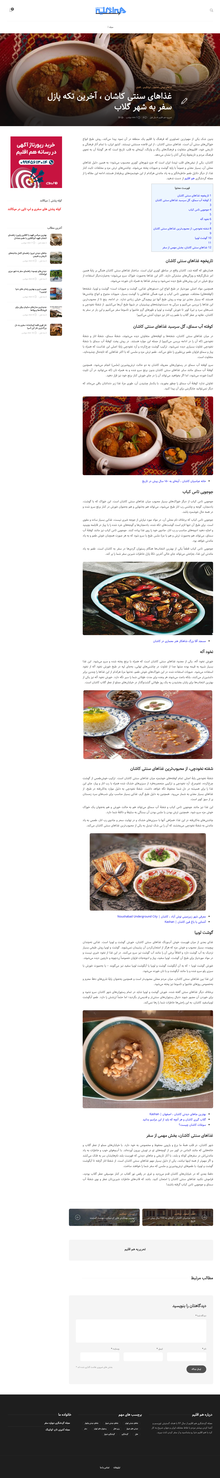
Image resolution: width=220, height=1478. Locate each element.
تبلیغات (116, 1468)
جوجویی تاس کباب (200, 209)
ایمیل (160, 1349)
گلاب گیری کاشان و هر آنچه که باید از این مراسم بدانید (174, 1119)
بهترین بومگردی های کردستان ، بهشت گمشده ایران (112, 1219)
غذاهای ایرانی (166, 87)
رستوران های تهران (100, 1428)
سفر (85, 1428)
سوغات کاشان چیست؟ (192, 1124)
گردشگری (125, 1434)
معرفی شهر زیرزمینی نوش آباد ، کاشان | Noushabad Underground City (161, 916)
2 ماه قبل (43, 261)
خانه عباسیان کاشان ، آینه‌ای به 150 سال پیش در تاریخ (171, 1219)
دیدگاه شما (200, 1316)
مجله (111, 27)
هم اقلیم (190, 178)
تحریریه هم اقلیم (165, 117)
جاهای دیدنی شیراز (111, 1423)
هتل (136, 1434)
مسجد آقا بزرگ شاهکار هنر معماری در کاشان (179, 641)
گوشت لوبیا (203, 238)
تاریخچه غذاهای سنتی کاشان (194, 195)
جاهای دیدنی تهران (131, 1423)
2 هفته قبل (42, 243)
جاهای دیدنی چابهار (91, 1423)
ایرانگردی (147, 87)
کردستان (131, 1214)
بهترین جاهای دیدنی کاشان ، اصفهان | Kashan (178, 1114)
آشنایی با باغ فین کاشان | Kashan (185, 922)
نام (204, 1349)
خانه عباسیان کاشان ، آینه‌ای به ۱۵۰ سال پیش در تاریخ (174, 481)
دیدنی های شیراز (132, 1428)
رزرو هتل (116, 1428)
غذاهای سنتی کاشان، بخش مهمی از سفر (186, 247)
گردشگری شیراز (109, 1434)
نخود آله (205, 219)
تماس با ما (104, 1468)
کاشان (138, 87)
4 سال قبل (154, 117)
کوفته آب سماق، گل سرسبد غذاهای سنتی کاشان (183, 200)
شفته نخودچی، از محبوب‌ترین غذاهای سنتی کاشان (182, 228)
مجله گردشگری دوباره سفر (57, 1423)
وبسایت (115, 1349)
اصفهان (155, 87)
